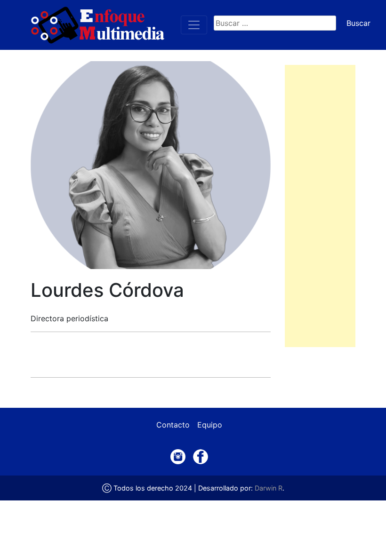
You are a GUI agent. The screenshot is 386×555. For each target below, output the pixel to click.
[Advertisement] (320, 206)
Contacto (173, 424)
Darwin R (268, 488)
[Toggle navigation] (194, 25)
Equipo (209, 424)
